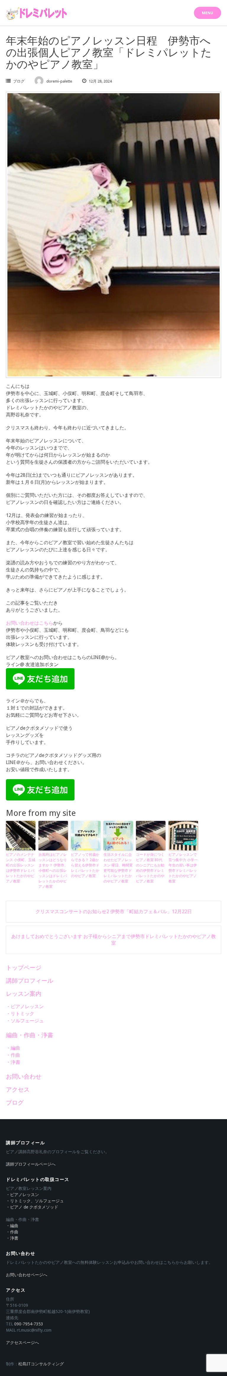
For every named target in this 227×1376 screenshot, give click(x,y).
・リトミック (20, 1013)
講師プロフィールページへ (31, 1164)
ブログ (19, 81)
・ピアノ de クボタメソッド (32, 1207)
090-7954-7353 (28, 1324)
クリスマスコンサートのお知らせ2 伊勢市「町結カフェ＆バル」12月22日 (113, 911)
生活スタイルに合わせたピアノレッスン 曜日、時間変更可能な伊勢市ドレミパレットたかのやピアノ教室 (118, 868)
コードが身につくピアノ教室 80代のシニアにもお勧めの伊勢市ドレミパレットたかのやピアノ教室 (150, 868)
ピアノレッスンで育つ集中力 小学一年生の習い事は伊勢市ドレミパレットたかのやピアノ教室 (183, 868)
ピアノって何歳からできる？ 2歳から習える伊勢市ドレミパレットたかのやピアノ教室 (85, 865)
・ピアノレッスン (25, 1006)
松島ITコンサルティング (41, 1364)
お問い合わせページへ (26, 1274)
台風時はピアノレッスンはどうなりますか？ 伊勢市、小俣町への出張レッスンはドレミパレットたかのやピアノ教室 (53, 871)
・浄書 (13, 1062)
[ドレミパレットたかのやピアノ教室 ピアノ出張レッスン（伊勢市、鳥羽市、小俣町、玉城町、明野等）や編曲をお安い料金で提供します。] (37, 13)
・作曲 (13, 1055)
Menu (207, 13)
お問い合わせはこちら (29, 623)
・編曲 (13, 1048)
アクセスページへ (22, 1342)
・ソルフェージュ (25, 1021)
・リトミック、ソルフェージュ (35, 1200)
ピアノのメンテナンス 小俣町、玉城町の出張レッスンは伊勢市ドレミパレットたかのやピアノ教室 (20, 868)
